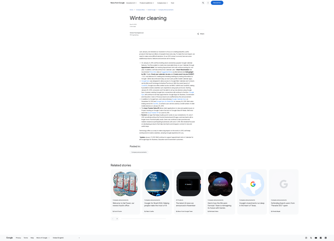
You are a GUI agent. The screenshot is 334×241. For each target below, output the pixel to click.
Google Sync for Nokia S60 (164, 101)
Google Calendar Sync (179, 99)
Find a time (152, 72)
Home (131, 10)
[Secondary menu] (208, 3)
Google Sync (145, 81)
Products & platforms (146, 3)
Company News (140, 10)
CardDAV (144, 85)
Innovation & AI (130, 3)
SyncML (155, 104)
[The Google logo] (9, 238)
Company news (161, 3)
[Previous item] (113, 219)
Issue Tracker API (153, 113)
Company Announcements (165, 10)
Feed (172, 3)
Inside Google (152, 10)
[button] (217, 3)
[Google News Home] (118, 3)
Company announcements (139, 152)
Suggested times (167, 72)
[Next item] (117, 219)
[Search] (203, 3)
